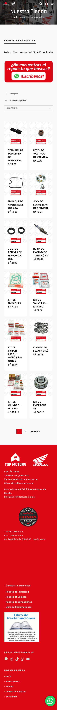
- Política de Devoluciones (18, 602)
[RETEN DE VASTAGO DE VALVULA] (40, 133)
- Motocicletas (12, 681)
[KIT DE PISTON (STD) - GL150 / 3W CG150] (15, 330)
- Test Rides (10, 696)
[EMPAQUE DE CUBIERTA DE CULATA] (15, 184)
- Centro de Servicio (15, 691)
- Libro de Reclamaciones (17, 607)
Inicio (6, 52)
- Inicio (7, 676)
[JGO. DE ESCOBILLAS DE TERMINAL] (40, 184)
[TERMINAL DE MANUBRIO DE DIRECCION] (15, 133)
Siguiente (35, 431)
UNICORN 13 (11, 108)
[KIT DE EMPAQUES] (15, 282)
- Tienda (8, 686)
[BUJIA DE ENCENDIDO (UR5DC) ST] (40, 231)
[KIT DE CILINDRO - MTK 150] (15, 384)
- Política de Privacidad (16, 592)
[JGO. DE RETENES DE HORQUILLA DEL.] (15, 231)
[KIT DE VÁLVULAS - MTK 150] (40, 282)
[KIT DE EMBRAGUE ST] (40, 384)
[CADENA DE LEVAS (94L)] (40, 330)
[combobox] (20, 40)
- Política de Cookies (15, 597)
